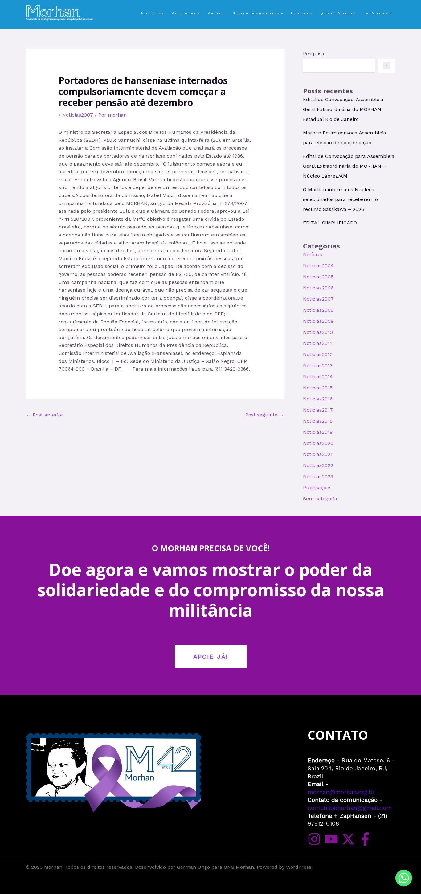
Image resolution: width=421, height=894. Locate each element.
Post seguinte (264, 415)
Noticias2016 (318, 399)
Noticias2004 (318, 266)
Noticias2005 (318, 277)
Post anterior (44, 415)
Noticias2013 (318, 365)
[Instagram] (314, 839)
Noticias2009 (318, 321)
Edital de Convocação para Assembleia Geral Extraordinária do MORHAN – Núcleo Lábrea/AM (348, 166)
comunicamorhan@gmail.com (350, 807)
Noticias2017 (318, 410)
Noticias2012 (318, 354)
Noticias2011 (317, 343)
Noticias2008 (318, 310)
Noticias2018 (318, 421)
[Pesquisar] (386, 66)
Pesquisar (314, 53)
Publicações (317, 487)
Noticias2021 (318, 454)
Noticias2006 (318, 288)
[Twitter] (348, 839)
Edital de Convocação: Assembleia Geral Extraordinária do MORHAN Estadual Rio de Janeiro (343, 109)
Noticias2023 (318, 476)
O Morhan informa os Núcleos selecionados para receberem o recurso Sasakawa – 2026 (340, 199)
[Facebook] (365, 839)
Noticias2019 (318, 432)
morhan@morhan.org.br (341, 792)
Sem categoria (320, 499)
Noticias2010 (318, 332)
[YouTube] (331, 839)
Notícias (312, 254)
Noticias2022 (318, 465)
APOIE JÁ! (210, 656)
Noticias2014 (318, 376)
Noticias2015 (318, 388)
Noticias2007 (77, 115)
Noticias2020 (318, 443)
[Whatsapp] (403, 878)
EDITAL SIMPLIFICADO (330, 223)
